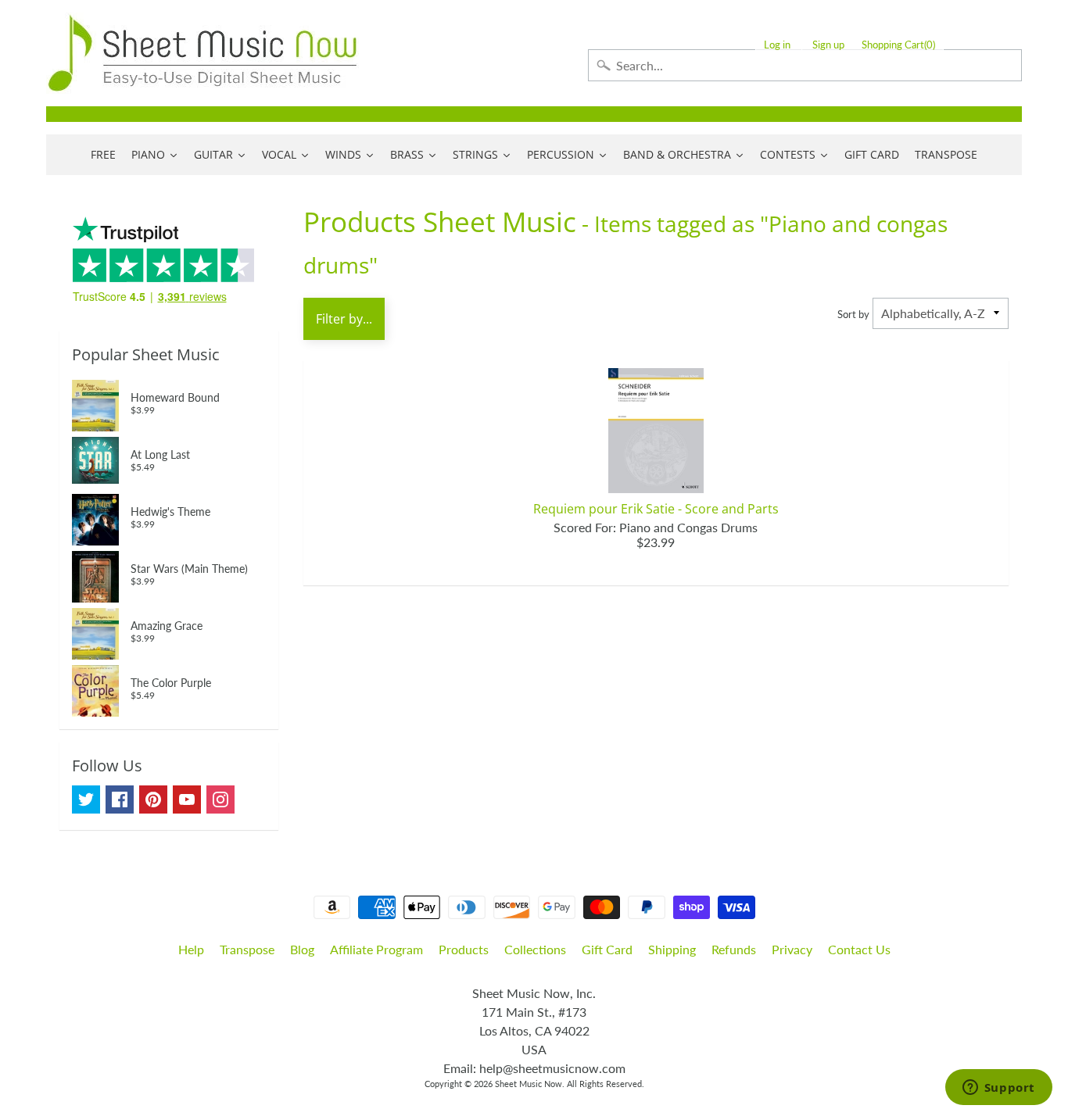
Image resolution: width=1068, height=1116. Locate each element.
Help (191, 949)
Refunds (733, 949)
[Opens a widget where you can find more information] (998, 1088)
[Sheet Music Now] (202, 53)
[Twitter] (86, 799)
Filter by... (344, 318)
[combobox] (805, 65)
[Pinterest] (153, 799)
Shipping (672, 949)
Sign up (828, 45)
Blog (302, 949)
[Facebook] (120, 799)
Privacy (792, 949)
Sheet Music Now (528, 1083)
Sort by (853, 314)
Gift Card (607, 949)
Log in (777, 45)
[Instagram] (220, 799)
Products (464, 949)
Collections (535, 949)
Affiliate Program (376, 949)
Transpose (247, 949)
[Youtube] (187, 799)
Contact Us (859, 949)
